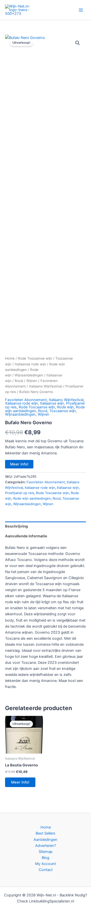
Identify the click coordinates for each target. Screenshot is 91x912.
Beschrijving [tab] (16, 526)
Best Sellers (45, 833)
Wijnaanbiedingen (29, 375)
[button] (77, 43)
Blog (45, 857)
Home (10, 358)
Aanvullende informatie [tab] (26, 536)
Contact (46, 869)
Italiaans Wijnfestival (45, 386)
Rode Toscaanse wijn (35, 358)
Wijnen (31, 381)
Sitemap (46, 851)
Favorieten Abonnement (26, 400)
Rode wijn (65, 407)
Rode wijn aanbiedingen (32, 498)
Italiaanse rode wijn (30, 364)
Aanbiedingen (45, 839)
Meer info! (19, 464)
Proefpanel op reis (19, 493)
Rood (19, 381)
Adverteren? (45, 845)
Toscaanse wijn (62, 411)
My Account (45, 863)
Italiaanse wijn (52, 403)
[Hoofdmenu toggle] (81, 10)
